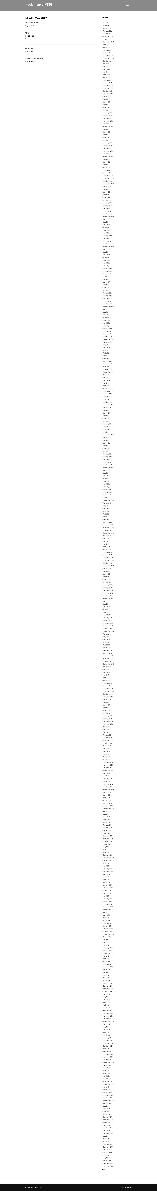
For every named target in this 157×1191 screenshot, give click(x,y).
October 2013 (107, 402)
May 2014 (106, 383)
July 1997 (106, 847)
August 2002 (107, 746)
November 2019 (108, 211)
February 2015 (107, 358)
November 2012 (108, 429)
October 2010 (107, 498)
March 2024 (107, 77)
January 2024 (107, 83)
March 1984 (106, 1114)
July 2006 (106, 637)
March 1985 (106, 1090)
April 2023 (106, 107)
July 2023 (106, 99)
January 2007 (107, 620)
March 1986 (106, 1076)
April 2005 (106, 678)
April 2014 (106, 386)
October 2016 (107, 304)
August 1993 (107, 912)
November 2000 (108, 784)
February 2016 (107, 326)
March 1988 (106, 1035)
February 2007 (107, 618)
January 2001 (107, 781)
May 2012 (106, 446)
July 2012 (106, 440)
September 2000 (108, 790)
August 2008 (107, 569)
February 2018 (107, 266)
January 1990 (107, 983)
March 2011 (106, 484)
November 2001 (108, 765)
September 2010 (108, 500)
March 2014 (106, 388)
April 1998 (106, 833)
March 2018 (106, 263)
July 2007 (106, 604)
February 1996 (107, 869)
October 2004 (107, 694)
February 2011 (107, 487)
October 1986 (107, 1060)
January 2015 (107, 361)
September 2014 (108, 372)
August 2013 (107, 408)
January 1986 (107, 1079)
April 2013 (106, 418)
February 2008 (107, 585)
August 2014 (107, 375)
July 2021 (106, 159)
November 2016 (108, 301)
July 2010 (106, 506)
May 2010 (106, 511)
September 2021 (108, 157)
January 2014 (107, 394)
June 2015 (106, 348)
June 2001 (106, 773)
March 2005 (106, 680)
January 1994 (107, 901)
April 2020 (106, 197)
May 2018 (106, 257)
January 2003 (107, 738)
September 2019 (108, 217)
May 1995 (106, 877)
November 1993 (108, 907)
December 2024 (108, 56)
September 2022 (108, 127)
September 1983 (108, 1122)
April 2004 (106, 710)
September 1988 (108, 1021)
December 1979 (108, 1147)
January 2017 (107, 296)
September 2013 (108, 405)
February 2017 (107, 293)
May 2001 (106, 776)
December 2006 (108, 623)
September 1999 (108, 809)
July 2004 (106, 702)
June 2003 (106, 732)
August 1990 (107, 970)
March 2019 (106, 233)
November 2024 (108, 58)
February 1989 (107, 1011)
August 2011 (107, 470)
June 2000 (106, 795)
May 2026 (106, 26)
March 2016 (106, 323)
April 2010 (106, 514)
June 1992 (106, 942)
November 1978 (108, 1155)
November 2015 (108, 334)
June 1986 (106, 1068)
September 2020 (108, 184)
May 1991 (106, 956)
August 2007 (107, 601)
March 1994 (106, 896)
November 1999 (108, 806)
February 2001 (107, 779)
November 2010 (108, 495)
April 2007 (106, 612)
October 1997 (107, 841)
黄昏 (27, 33)
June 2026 (106, 23)
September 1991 (108, 953)
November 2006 (108, 626)
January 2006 (107, 653)
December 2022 (108, 118)
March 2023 (106, 110)
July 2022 (106, 129)
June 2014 (106, 380)
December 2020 (108, 176)
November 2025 (108, 36)
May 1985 (106, 1087)
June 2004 (106, 705)
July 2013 (106, 410)
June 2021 (106, 162)
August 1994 (107, 893)
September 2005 (108, 664)
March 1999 (106, 822)
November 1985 (108, 1081)
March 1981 (106, 1142)
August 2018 (107, 249)
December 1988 (108, 1013)
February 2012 (107, 454)
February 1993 (107, 923)
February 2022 (107, 143)
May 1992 (106, 945)
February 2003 (107, 735)
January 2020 (107, 206)
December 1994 (108, 888)
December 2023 (108, 86)
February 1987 (107, 1051)
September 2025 (108, 42)
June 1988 (106, 1030)
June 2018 (106, 255)
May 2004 (106, 708)
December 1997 (108, 836)
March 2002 (107, 760)
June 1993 (106, 915)
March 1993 (106, 921)
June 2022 (106, 132)
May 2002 (106, 754)
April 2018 (106, 260)
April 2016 (106, 320)
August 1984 (107, 1103)
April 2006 (106, 645)
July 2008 (106, 571)
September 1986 (108, 1062)
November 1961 (108, 1166)
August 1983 (107, 1125)
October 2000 (107, 787)
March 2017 (106, 290)
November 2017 (108, 274)
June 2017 (106, 282)
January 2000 (107, 803)
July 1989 (106, 997)
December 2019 (108, 208)
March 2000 (107, 800)
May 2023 (106, 105)
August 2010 (107, 503)
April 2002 (106, 757)
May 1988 (106, 1032)
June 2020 (106, 192)
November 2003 (108, 724)
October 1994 (107, 890)
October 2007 (107, 596)
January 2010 (107, 522)
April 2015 (106, 353)
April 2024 (106, 75)
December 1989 (108, 986)
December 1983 (108, 1117)
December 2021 (108, 148)
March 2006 (107, 648)
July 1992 (106, 940)
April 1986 (106, 1073)
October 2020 (107, 181)
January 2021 (107, 173)
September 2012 (108, 435)
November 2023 (108, 88)
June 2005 (106, 672)
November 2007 (108, 593)
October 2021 (107, 154)
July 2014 (106, 378)
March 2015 (106, 356)
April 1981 (106, 1139)
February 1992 (107, 948)
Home (127, 5)
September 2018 (108, 247)
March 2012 (106, 451)
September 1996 (108, 858)
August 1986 (107, 1065)
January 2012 (107, 457)
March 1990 (106, 981)
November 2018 (108, 241)
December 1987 (108, 1041)
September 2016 (108, 307)
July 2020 (106, 189)
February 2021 (107, 170)
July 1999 (106, 814)
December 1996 (108, 855)
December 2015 (108, 331)
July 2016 (106, 312)
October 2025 (107, 39)
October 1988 (107, 1019)
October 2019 (107, 214)
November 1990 (108, 967)
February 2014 (107, 391)
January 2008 (107, 588)
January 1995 (107, 885)
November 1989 (108, 989)
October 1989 (107, 991)
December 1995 (108, 871)
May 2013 (106, 416)
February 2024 (107, 80)
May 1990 (106, 975)
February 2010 (107, 519)
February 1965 (107, 1163)
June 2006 (106, 639)
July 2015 (106, 345)
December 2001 (108, 762)
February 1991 (107, 964)
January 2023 (107, 116)
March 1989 (106, 1008)
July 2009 (106, 539)
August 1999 (107, 811)
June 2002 (106, 751)
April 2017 (106, 287)
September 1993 (108, 910)
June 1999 (106, 817)
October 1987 (107, 1046)
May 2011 (106, 478)
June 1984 (106, 1109)
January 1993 (107, 926)
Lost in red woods (34, 58)
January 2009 (107, 555)
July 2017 (106, 279)
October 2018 (107, 244)
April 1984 (106, 1112)
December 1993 (108, 904)
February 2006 (107, 650)
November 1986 (108, 1057)
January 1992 (107, 951)
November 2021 (108, 151)
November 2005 (108, 659)
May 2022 (106, 135)
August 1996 (107, 860)
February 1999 (107, 825)
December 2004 (108, 689)
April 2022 (106, 137)
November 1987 (108, 1043)
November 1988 (108, 1016)
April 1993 (106, 918)
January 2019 (107, 236)
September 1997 (108, 844)
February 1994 (107, 899)
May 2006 (106, 642)
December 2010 (108, 492)
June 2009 (106, 541)
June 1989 (106, 1000)
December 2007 (108, 590)
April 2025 (106, 45)
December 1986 (108, 1054)
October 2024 (107, 61)
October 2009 (107, 530)
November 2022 (108, 121)
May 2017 (106, 285)
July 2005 (106, 669)
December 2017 (108, 271)
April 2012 (106, 448)
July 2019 (106, 222)
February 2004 (107, 716)
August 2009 (107, 536)
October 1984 (107, 1098)
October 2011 (107, 465)
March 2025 (106, 47)
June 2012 (106, 443)
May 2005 (106, 675)
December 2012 (108, 427)
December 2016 (108, 298)
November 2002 (108, 740)
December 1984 (108, 1095)
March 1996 (106, 866)
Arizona (29, 48)
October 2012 (107, 432)
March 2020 (107, 200)
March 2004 (107, 713)
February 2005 (107, 683)
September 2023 (108, 94)
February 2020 (107, 203)
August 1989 (107, 994)
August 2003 (107, 727)
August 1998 (107, 830)
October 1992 (107, 931)
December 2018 (108, 238)
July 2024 (106, 66)
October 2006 (107, 629)
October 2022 (107, 124)
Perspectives (31, 22)
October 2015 (107, 337)
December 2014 (108, 364)
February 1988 (107, 1038)
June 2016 (106, 315)
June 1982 (106, 1131)
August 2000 (107, 792)
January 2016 (107, 328)
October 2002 (107, 743)
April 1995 (106, 880)
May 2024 (106, 72)
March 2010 (106, 517)
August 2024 (107, 64)
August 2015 (107, 342)
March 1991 (106, 961)
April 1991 (106, 959)
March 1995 (106, 882)
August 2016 (107, 309)
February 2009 (107, 552)
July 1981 (106, 1136)
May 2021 (106, 165)
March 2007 (107, 615)
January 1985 (107, 1092)
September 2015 (108, 339)
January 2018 (107, 268)
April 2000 (106, 798)
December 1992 (108, 929)
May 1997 (106, 850)
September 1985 (108, 1084)
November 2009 (108, 528)
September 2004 (108, 697)
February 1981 (107, 1144)
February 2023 (107, 113)
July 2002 (106, 749)
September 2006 (108, 631)
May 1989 (106, 1002)
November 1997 (108, 839)
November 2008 (108, 560)
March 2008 (107, 582)
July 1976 (106, 1158)
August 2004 (107, 700)
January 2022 (107, 146)
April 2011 (106, 481)
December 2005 (108, 656)
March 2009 (107, 549)
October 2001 (107, 768)
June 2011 (106, 476)
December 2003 (108, 721)
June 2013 (106, 413)
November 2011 (108, 462)
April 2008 (106, 579)
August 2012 (107, 438)
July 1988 (106, 1027)
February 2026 (107, 31)
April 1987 (106, 1049)
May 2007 (106, 609)
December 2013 (108, 397)
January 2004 (107, 719)
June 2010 (106, 509)
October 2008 (107, 563)
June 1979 (106, 1150)
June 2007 (106, 607)
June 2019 (106, 225)
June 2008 (106, 574)
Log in (105, 1175)
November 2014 (108, 367)
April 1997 (106, 852)
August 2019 (107, 219)
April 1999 (106, 820)
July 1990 (106, 972)
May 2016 (106, 318)
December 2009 (108, 525)
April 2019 (106, 230)
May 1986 (106, 1071)
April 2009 (106, 547)
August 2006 (107, 634)
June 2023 (106, 102)
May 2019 (106, 227)
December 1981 (108, 1133)
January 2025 (107, 53)
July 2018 (106, 252)
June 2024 (106, 69)
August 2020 (107, 187)
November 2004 (108, 691)
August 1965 (107, 1161)
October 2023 (107, 91)
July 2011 (106, 473)
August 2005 (107, 667)
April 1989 (106, 1005)
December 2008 (108, 558)
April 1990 (106, 978)
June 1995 (106, 874)
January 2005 (107, 686)
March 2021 (106, 167)
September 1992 (108, 934)
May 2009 (106, 544)
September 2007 (108, 599)
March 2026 (107, 28)
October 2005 (107, 661)
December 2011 (108, 459)
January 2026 (107, 34)
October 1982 (107, 1128)
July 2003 (106, 730)
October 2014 (107, 369)
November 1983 (108, 1120)
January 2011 (107, 489)
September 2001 (108, 770)
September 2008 (108, 566)
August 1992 (107, 937)
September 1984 (108, 1101)
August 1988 (107, 1024)
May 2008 (106, 577)
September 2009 (108, 533)
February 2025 (107, 50)
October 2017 (107, 277)
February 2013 (107, 424)
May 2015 (106, 350)
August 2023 (107, 96)
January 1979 (107, 1152)
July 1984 (106, 1106)
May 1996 (106, 863)
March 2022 (107, 140)
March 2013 (106, 421)
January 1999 (107, 828)
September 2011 (108, 468)
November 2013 (108, 399)
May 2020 (106, 195)
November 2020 (108, 178)
